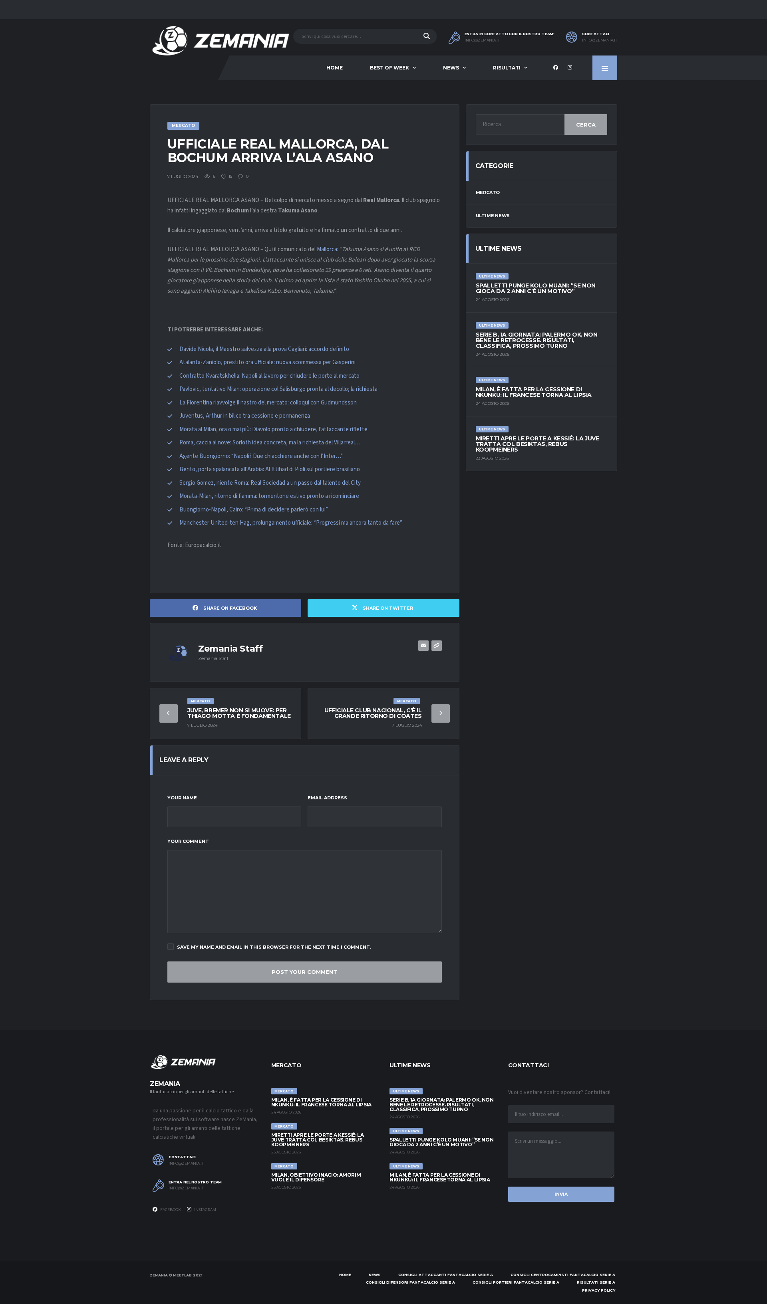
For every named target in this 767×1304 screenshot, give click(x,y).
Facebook (170, 1209)
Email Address (327, 798)
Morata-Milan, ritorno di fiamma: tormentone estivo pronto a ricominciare (269, 496)
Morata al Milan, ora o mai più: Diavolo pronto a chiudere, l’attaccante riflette (273, 429)
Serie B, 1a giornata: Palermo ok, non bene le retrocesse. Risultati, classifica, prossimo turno (536, 340)
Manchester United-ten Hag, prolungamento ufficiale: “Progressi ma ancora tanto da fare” (290, 523)
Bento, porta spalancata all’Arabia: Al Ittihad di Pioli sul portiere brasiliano (269, 469)
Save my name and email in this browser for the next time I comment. (274, 947)
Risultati (507, 68)
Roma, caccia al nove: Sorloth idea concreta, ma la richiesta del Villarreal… (269, 442)
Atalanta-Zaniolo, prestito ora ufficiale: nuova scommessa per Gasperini (267, 362)
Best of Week (389, 68)
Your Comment (188, 841)
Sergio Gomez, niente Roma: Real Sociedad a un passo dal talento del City (270, 483)
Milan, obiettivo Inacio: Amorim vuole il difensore (316, 1177)
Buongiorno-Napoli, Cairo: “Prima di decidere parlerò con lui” (253, 509)
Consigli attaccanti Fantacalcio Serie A (445, 1274)
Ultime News (493, 215)
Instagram (204, 1209)
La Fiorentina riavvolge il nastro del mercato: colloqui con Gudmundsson (268, 402)
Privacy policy (598, 1290)
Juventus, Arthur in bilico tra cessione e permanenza (244, 416)
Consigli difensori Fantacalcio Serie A (410, 1282)
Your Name (182, 798)
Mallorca (327, 249)
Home (334, 68)
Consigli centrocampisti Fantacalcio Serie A (563, 1274)
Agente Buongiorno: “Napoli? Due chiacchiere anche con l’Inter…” (261, 456)
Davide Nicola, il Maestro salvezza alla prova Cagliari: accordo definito (264, 349)
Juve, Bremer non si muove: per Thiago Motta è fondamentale (239, 713)
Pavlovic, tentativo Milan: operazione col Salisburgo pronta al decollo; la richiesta (278, 389)
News (451, 68)
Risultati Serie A (596, 1282)
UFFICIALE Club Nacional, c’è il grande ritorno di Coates (373, 713)
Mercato (488, 192)
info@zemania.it (482, 40)
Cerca (586, 124)
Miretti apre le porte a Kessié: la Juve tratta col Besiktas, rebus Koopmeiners (537, 444)
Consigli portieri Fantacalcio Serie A (516, 1282)
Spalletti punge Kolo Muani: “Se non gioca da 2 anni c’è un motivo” (536, 288)
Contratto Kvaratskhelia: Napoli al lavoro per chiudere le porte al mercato (269, 376)
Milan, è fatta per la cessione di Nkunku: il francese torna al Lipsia (534, 392)
